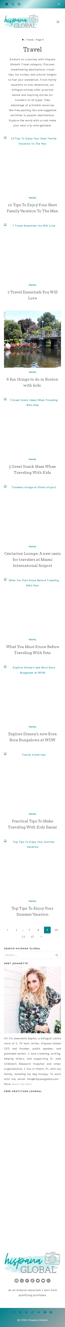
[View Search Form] (58, 4)
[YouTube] (45, 1312)
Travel (32, 198)
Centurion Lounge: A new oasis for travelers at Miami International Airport (32, 559)
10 (56, 930)
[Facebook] (6, 4)
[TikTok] (32, 1312)
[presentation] (32, 164)
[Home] (23, 39)
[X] (13, 4)
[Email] (51, 1312)
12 (32, 936)
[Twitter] (38, 1312)
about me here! (22, 1084)
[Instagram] (19, 4)
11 (23, 936)
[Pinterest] (26, 1312)
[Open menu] (58, 21)
